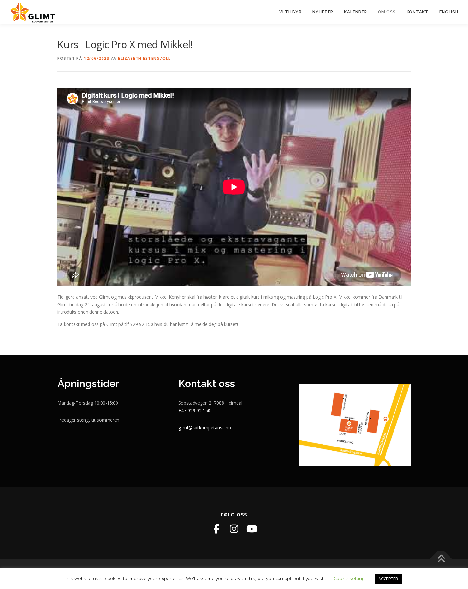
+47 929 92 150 (194, 410)
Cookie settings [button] (350, 578)
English (448, 12)
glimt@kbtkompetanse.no (204, 428)
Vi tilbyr (290, 12)
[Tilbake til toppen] (441, 559)
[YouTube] (252, 529)
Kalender (355, 12)
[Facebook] (216, 529)
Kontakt (418, 12)
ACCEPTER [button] (388, 578)
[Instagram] (234, 529)
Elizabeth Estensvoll (144, 58)
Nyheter (322, 12)
